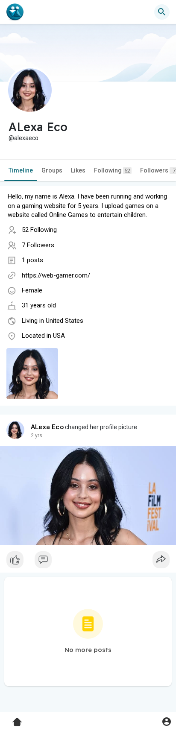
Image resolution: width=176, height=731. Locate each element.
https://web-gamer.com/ (56, 275)
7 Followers (38, 245)
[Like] (88, 562)
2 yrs (36, 436)
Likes (78, 170)
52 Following (39, 230)
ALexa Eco (47, 427)
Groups (51, 170)
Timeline (21, 170)
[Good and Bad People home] (14, 11)
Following (112, 170)
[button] (166, 721)
